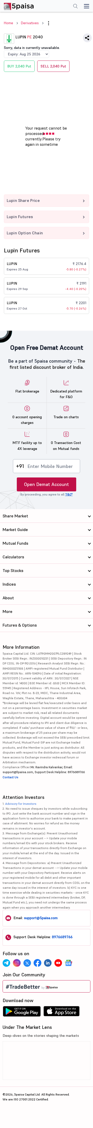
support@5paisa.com (41, 918)
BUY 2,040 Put (19, 66)
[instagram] (17, 963)
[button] (49, 23)
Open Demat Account (46, 484)
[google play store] (22, 1012)
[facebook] (37, 963)
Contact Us (10, 777)
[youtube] (58, 963)
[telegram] (6, 963)
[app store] (61, 1012)
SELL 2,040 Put (53, 66)
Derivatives (30, 23)
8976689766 (62, 937)
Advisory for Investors (20, 804)
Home (8, 23)
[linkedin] (48, 963)
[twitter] (27, 963)
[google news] (68, 963)
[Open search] (75, 6)
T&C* (69, 494)
